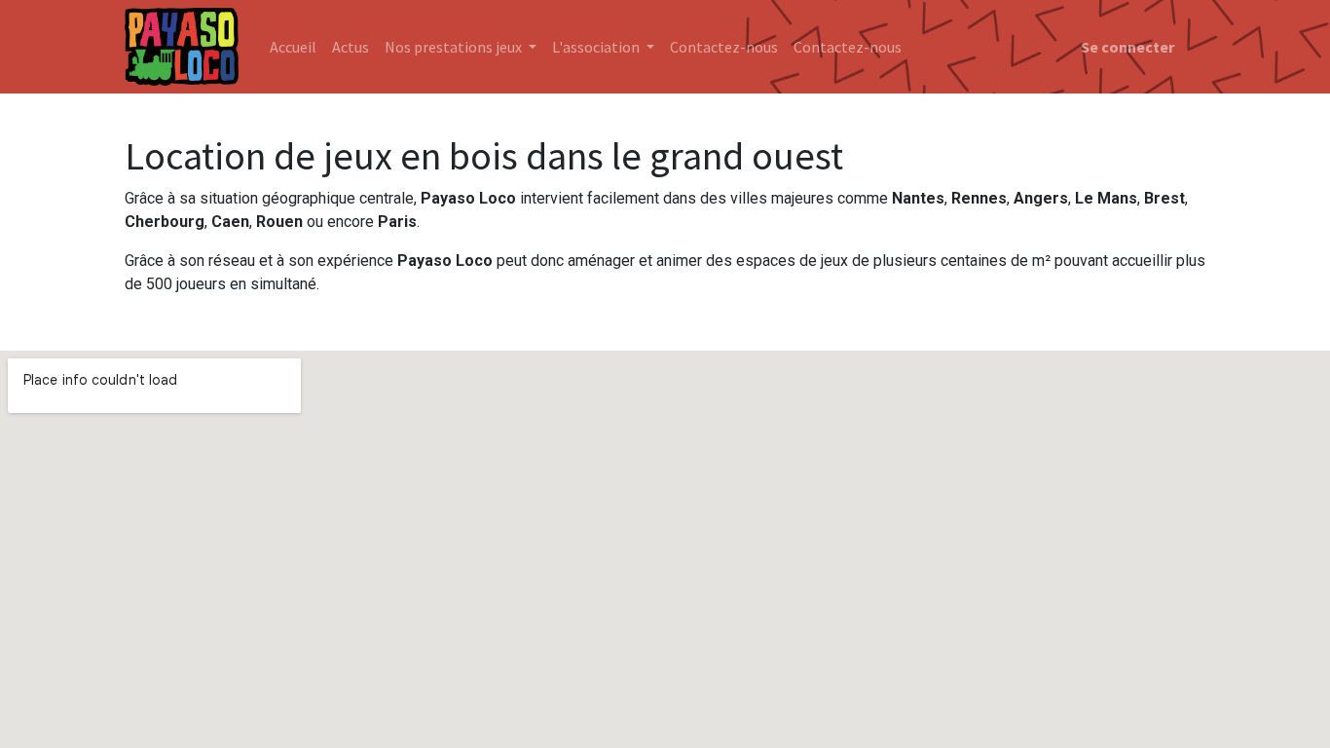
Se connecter (1127, 46)
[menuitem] (293, 46)
